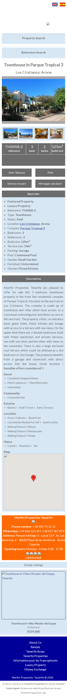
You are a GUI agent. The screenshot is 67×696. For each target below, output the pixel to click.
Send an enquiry (16, 183)
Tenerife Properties (35, 656)
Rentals (35, 647)
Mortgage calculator (50, 183)
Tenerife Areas (35, 651)
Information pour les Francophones (35, 660)
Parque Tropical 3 (32, 228)
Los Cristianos (30, 223)
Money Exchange (35, 669)
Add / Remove (17, 172)
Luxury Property (35, 665)
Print (50, 172)
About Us (35, 642)
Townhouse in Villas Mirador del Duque (33, 623)
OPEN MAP (34, 558)
